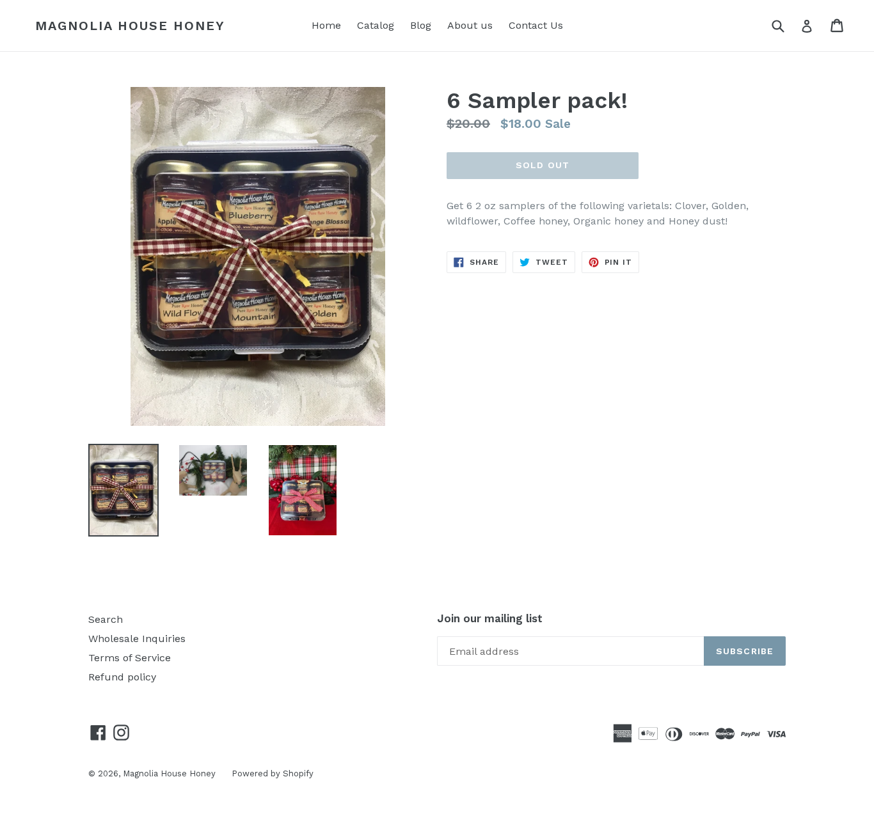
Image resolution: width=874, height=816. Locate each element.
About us (470, 25)
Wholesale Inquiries (137, 638)
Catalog (375, 25)
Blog (420, 25)
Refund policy (122, 677)
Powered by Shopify (273, 773)
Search (105, 619)
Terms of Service (129, 658)
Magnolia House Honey (130, 25)
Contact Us (536, 25)
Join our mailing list (490, 618)
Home (326, 25)
